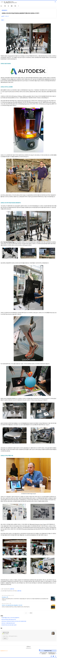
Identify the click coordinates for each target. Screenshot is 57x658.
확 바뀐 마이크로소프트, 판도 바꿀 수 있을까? (9, 625)
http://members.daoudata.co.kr (7, 595)
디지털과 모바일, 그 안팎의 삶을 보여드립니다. (10, 636)
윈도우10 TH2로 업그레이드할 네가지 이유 (9, 619)
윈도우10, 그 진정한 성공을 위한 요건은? (8, 623)
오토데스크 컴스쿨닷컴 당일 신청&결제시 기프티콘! (12, 605)
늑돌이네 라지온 (6, 632)
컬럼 (11, 6)
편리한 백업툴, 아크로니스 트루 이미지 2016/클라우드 (10, 617)
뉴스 (1, 6)
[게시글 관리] (27, 613)
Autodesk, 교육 (5, 597)
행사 (15, 6)
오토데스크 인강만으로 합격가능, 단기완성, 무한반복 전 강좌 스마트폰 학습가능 (16, 606)
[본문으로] (12, 589)
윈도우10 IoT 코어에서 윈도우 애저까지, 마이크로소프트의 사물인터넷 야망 (14, 621)
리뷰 (5, 6)
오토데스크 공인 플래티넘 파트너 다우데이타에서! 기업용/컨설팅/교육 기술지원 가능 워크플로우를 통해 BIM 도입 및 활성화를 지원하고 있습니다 (25, 599)
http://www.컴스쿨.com (5, 603)
